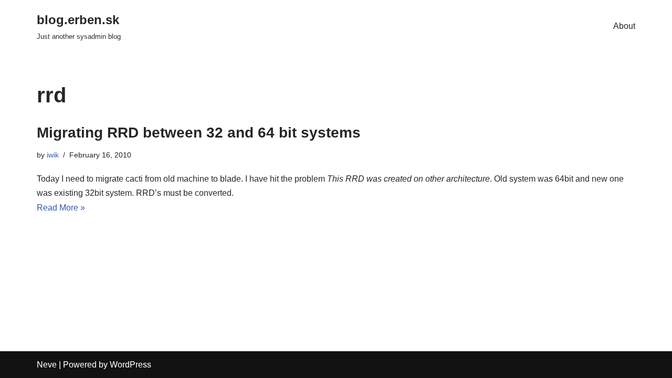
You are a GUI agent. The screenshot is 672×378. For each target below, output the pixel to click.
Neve (47, 364)
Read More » (61, 207)
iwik (53, 155)
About (624, 26)
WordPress (130, 364)
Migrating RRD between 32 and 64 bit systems (199, 132)
